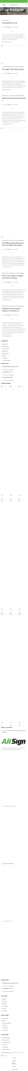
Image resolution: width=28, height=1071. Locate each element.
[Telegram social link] (18, 1)
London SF (4, 1001)
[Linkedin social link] (16, 1)
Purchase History (6, 1049)
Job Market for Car (9, 23)
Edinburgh (4, 1003)
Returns (4, 1020)
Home (4, 12)
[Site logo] (14, 4)
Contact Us (4, 1025)
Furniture (4, 355)
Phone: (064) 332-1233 (9, 863)
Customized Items (6, 1042)
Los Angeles (5, 1006)
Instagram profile (6, 1037)
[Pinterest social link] (14, 1)
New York (4, 999)
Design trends (5, 353)
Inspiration (4, 358)
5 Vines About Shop (7, 377)
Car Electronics (5, 20)
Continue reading (6, 41)
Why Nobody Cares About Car (10, 366)
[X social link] (12, 1)
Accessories (5, 66)
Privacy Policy (5, 1018)
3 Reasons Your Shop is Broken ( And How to (11, 309)
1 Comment (11, 369)
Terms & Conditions (6, 1023)
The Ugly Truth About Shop (13, 69)
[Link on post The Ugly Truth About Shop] (14, 54)
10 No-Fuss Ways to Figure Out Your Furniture (12, 277)
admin (9, 27)
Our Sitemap (5, 1030)
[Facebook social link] (10, 1)
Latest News (5, 1027)
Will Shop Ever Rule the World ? (13, 99)
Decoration (4, 351)
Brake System (5, 95)
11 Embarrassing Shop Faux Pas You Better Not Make (13, 244)
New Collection (5, 1040)
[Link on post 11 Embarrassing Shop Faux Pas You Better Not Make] (14, 182)
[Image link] (14, 741)
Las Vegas (4, 1010)
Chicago (4, 1008)
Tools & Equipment (19, 66)
